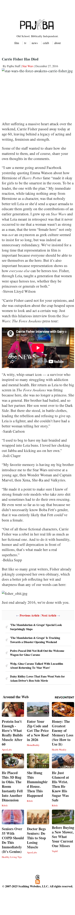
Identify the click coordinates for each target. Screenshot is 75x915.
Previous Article (30, 615)
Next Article (49, 615)
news (35, 43)
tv (25, 43)
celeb (46, 43)
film (16, 43)
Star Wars (27, 66)
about (57, 43)
